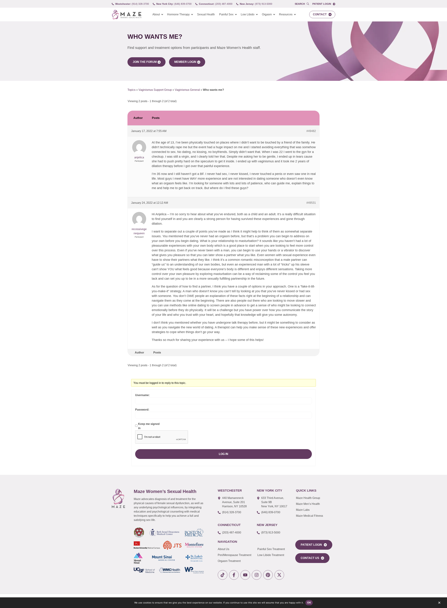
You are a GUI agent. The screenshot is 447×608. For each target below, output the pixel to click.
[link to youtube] (245, 575)
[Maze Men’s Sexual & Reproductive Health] (118, 498)
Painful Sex (226, 14)
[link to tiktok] (222, 575)
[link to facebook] (234, 575)
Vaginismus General (187, 89)
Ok (309, 602)
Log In (223, 453)
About (156, 14)
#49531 (311, 202)
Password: (142, 409)
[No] (439, 603)
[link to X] (279, 575)
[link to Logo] (126, 15)
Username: (142, 395)
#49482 (311, 131)
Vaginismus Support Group (155, 89)
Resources (285, 14)
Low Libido (247, 14)
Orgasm (267, 14)
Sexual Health (206, 14)
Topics (131, 89)
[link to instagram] (256, 575)
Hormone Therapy (178, 14)
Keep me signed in (149, 426)
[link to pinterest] (268, 575)
